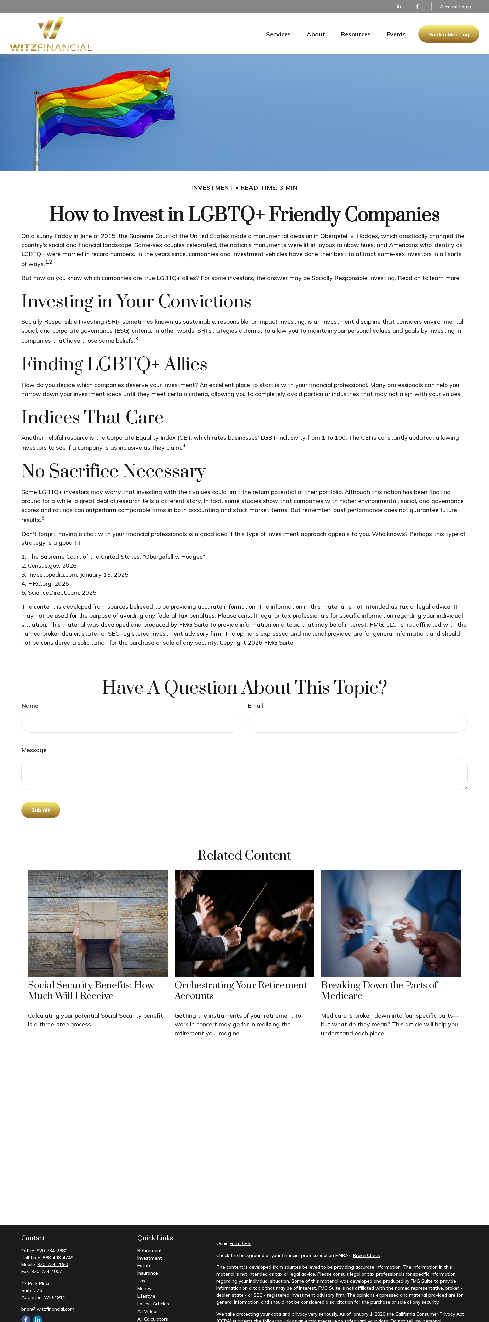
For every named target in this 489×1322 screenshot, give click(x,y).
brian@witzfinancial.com (47, 1309)
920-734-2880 (52, 1251)
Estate (144, 1265)
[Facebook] (417, 6)
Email (255, 705)
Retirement (149, 1250)
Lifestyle (146, 1296)
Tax (141, 1281)
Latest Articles (153, 1304)
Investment (149, 1258)
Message (34, 750)
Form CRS (240, 1243)
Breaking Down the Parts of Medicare (379, 990)
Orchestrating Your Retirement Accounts (241, 990)
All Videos (148, 1311)
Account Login (455, 7)
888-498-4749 (58, 1258)
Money (144, 1288)
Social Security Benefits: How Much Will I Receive (91, 990)
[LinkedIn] (399, 6)
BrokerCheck (366, 1255)
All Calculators (152, 1319)
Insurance (147, 1273)
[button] (278, 34)
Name (29, 705)
